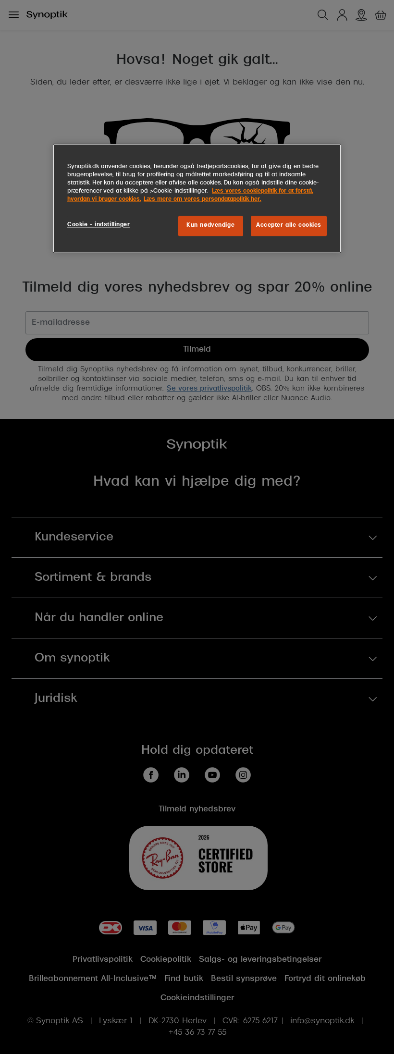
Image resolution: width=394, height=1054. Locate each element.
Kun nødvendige (210, 226)
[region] (197, 198)
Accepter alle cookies (288, 226)
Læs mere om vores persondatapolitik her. (202, 200)
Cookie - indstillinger (98, 225)
